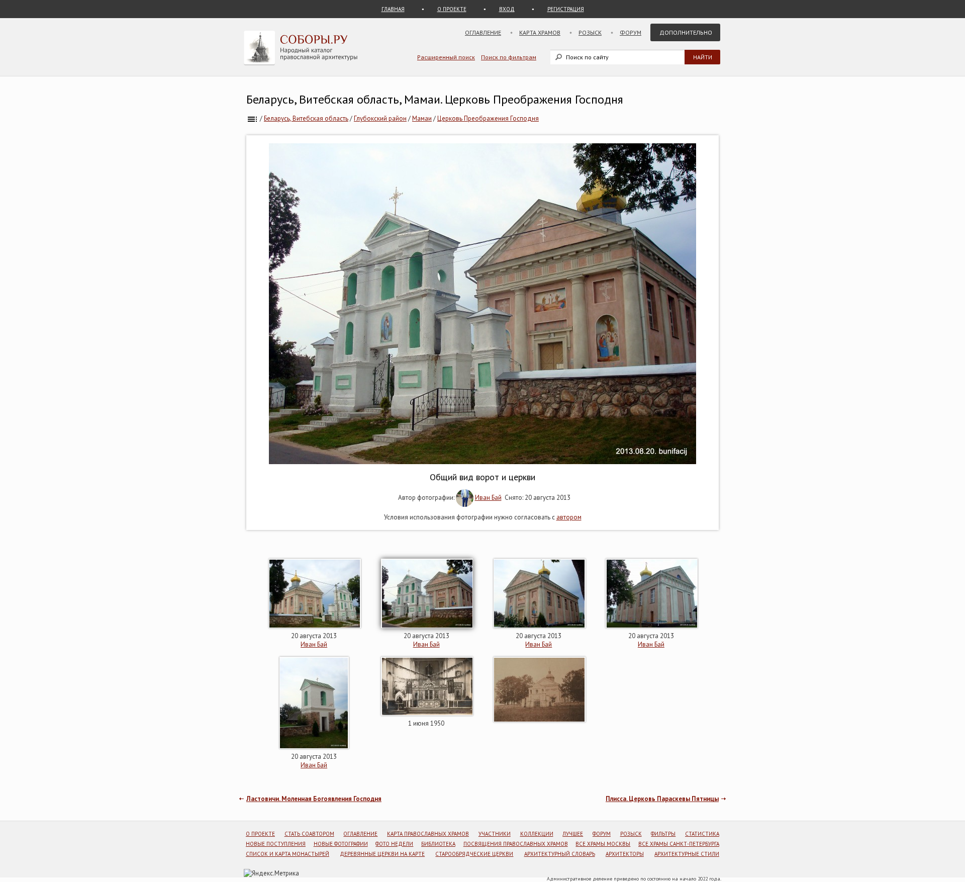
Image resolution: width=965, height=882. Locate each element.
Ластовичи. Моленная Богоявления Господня (313, 799)
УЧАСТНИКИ (494, 833)
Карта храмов (539, 32)
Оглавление (483, 32)
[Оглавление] (252, 118)
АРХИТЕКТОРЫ (625, 853)
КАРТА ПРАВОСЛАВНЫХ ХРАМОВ (428, 833)
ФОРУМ (602, 833)
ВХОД (507, 9)
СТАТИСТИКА (702, 833)
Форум (630, 32)
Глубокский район (380, 118)
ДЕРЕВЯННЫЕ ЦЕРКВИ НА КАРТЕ (382, 853)
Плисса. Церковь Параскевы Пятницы (662, 799)
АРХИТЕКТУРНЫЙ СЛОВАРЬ (559, 853)
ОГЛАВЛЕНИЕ (360, 833)
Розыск (590, 32)
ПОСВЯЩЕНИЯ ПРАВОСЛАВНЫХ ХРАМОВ (515, 843)
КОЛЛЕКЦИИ (536, 833)
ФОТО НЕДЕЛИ (394, 843)
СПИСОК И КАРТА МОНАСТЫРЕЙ (287, 853)
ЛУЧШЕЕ (572, 833)
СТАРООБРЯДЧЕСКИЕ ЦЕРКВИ (474, 853)
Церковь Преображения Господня (488, 118)
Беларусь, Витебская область (306, 118)
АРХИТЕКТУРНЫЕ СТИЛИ (686, 853)
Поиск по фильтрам (508, 57)
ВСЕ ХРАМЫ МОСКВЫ (602, 843)
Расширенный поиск (446, 57)
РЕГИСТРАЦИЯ (565, 9)
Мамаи (422, 118)
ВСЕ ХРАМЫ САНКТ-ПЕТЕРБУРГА (678, 843)
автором (569, 517)
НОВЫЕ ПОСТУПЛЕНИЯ (276, 843)
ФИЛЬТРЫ (663, 833)
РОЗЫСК (631, 833)
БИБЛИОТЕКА (438, 843)
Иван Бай (488, 497)
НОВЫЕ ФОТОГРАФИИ (341, 843)
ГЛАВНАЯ (393, 9)
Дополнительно (685, 32)
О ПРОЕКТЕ (451, 9)
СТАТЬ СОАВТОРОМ (309, 833)
